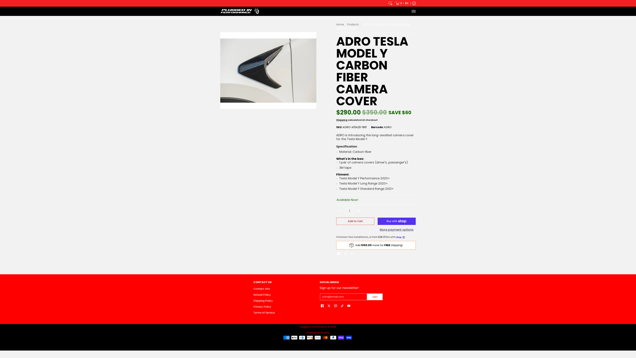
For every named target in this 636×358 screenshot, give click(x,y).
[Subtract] (340, 211)
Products (353, 24)
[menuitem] (402, 3)
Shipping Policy (263, 301)
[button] (339, 254)
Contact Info (261, 289)
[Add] (358, 211)
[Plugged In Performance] (241, 11)
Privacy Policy (262, 307)
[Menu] (413, 11)
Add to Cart (355, 221)
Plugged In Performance (313, 326)
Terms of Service (264, 313)
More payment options (397, 230)
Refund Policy (262, 295)
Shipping (341, 120)
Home (340, 24)
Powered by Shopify (318, 332)
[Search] (390, 3)
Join (374, 297)
